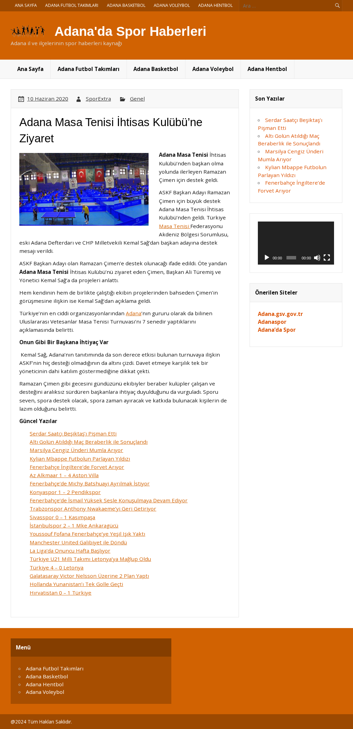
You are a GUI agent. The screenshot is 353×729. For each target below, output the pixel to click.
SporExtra (98, 98)
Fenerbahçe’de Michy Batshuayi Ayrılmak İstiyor (90, 483)
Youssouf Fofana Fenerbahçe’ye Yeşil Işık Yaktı (87, 533)
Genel (137, 98)
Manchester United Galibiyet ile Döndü (78, 542)
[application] (296, 243)
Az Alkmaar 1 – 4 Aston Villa (64, 475)
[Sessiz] (317, 257)
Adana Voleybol (172, 5)
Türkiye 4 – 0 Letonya (56, 567)
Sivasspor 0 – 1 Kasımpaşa (62, 517)
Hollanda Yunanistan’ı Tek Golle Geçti (76, 584)
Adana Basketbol (126, 5)
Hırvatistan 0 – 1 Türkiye (60, 592)
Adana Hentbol (215, 5)
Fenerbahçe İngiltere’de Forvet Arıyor (77, 466)
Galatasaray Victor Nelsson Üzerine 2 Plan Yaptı (89, 575)
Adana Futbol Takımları (71, 5)
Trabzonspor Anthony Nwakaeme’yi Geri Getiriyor (93, 508)
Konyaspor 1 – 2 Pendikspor (65, 492)
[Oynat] (266, 257)
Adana (133, 313)
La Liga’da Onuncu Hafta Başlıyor (70, 550)
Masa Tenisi (174, 226)
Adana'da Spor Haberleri (130, 31)
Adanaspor (272, 321)
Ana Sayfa (26, 5)
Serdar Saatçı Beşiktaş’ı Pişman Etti (73, 433)
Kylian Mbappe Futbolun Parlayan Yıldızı (80, 458)
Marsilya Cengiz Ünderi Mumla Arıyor (76, 449)
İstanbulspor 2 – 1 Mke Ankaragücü (74, 525)
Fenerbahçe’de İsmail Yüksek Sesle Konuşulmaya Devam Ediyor (109, 500)
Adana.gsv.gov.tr (280, 313)
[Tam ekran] (326, 257)
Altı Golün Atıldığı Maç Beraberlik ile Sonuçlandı (89, 441)
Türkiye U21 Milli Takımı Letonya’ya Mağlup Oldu (90, 558)
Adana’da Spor (277, 329)
